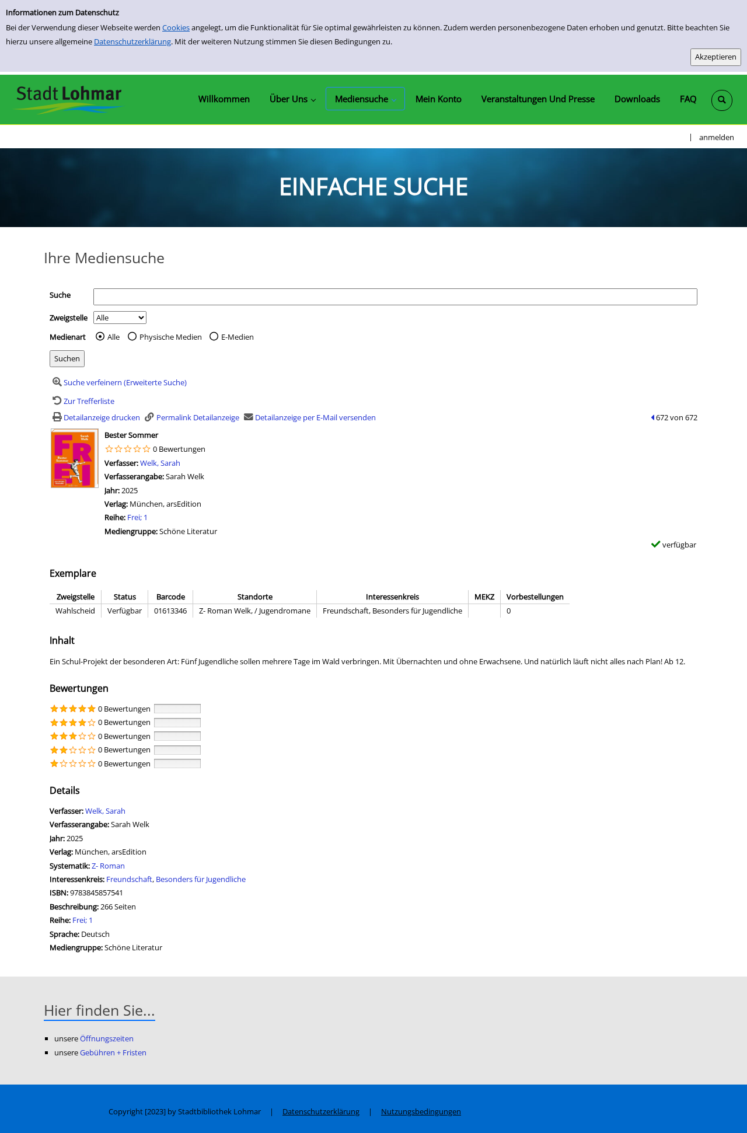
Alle (113, 337)
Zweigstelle (69, 317)
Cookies (176, 27)
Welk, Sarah (160, 463)
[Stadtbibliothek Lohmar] (68, 99)
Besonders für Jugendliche (201, 879)
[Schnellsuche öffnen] (721, 100)
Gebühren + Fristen (113, 1052)
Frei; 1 (137, 517)
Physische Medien (170, 337)
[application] (292, 98)
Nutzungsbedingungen (421, 1111)
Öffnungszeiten (107, 1038)
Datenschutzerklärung (132, 41)
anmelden (716, 137)
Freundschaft (129, 879)
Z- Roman (108, 865)
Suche (60, 295)
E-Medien (237, 337)
